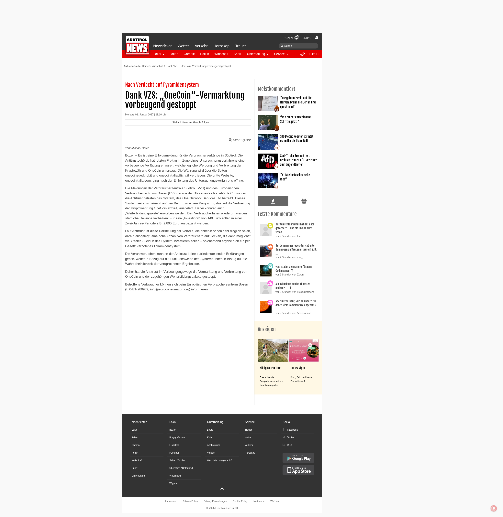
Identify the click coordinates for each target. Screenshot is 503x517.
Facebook (292, 429)
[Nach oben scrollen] (222, 489)
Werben (274, 501)
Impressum (171, 501)
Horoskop (221, 46)
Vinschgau (175, 475)
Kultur (210, 437)
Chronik (189, 54)
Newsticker (162, 46)
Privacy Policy (190, 501)
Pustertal (174, 452)
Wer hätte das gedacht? (219, 460)
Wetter (183, 46)
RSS (289, 445)
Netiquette (258, 501)
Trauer (240, 46)
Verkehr (201, 46)
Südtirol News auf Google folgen (190, 122)
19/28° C (312, 54)
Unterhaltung (256, 54)
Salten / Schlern (177, 460)
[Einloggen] (316, 37)
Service (279, 54)
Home (145, 66)
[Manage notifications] (494, 508)
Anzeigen (267, 329)
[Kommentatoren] (304, 201)
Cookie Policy (240, 501)
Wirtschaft (221, 54)
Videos (211, 452)
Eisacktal (174, 445)
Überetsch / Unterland (181, 468)
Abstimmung (213, 445)
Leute (210, 429)
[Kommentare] (273, 201)
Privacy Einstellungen (215, 501)
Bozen (172, 429)
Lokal (157, 54)
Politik (204, 54)
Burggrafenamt (177, 437)
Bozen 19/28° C (297, 38)
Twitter (290, 437)
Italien (174, 54)
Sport (237, 54)
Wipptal (173, 483)
